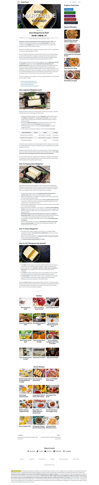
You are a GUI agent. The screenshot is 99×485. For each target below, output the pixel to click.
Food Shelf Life (39, 30)
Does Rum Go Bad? (52, 357)
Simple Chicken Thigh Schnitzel (24, 410)
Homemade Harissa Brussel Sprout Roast (39, 426)
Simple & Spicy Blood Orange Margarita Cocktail (25, 380)
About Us (22, 459)
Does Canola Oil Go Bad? (26, 341)
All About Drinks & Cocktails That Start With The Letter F (27, 437)
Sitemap (52, 459)
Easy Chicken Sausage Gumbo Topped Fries (71, 40)
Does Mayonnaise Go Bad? (39, 323)
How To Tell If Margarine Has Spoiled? (30, 86)
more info (48, 38)
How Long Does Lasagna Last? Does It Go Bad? (53, 342)
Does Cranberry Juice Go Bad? (39, 308)
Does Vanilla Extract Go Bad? (26, 358)
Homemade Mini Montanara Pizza (51, 426)
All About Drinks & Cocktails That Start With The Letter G (51, 437)
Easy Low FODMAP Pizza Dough (52, 379)
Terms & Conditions (63, 459)
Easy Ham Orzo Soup (70, 68)
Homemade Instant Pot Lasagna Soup (52, 410)
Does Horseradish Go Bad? (25, 323)
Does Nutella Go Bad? (26, 308)
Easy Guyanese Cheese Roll (37, 379)
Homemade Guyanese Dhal (23, 395)
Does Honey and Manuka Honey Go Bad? (52, 324)
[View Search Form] (70, 2)
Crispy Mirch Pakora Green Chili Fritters (39, 395)
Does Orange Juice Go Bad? (39, 341)
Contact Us (31, 459)
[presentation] (25, 373)
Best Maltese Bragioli (70, 80)
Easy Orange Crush (25, 426)
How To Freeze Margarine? (27, 84)
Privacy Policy (42, 459)
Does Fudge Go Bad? (52, 307)
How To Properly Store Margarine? (29, 82)
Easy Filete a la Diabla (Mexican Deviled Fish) (37, 411)
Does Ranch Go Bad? (39, 357)
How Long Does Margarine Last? (28, 81)
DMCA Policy (76, 459)
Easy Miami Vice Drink (51, 395)
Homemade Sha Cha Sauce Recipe (72, 55)
